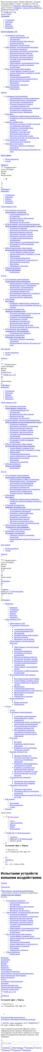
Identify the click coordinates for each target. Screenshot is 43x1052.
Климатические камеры (11, 895)
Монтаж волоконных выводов (21, 53)
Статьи (8, 161)
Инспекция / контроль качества (21, 57)
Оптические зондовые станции (21, 55)
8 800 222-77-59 (10, 12)
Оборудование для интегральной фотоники (21, 47)
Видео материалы (12, 159)
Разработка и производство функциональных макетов (20, 133)
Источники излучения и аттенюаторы (24, 51)
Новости (4, 165)
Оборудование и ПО (9, 32)
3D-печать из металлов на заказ (21, 136)
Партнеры (9, 22)
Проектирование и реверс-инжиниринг (25, 98)
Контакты (9, 26)
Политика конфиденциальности (13, 1017)
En (2, 377)
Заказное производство (14, 122)
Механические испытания (19, 81)
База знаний (6, 155)
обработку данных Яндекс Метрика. (28, 8)
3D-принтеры (15, 39)
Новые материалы (12, 87)
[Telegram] (6, 179)
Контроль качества (17, 43)
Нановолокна (15, 89)
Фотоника (9, 114)
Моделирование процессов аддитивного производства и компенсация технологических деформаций (25, 110)
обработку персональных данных (26, 6)
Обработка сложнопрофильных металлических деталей (21, 129)
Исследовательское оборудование (18, 69)
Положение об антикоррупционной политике (18, 1019)
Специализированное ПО (19, 37)
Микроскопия (15, 75)
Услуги (3, 93)
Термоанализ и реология (19, 85)
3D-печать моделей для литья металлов (24, 138)
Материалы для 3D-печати (20, 45)
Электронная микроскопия (20, 77)
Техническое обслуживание (16, 140)
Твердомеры (14, 83)
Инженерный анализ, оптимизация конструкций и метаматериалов (23, 101)
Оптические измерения (18, 49)
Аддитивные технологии (15, 35)
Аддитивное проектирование (16, 96)
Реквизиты (9, 28)
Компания (5, 16)
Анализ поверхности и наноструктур (24, 79)
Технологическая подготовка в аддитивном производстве (21, 105)
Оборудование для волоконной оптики (24, 63)
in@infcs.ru (9, 860)
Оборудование (6, 969)
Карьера (8, 24)
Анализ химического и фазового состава (25, 73)
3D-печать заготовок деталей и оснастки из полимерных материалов (25, 125)
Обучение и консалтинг (14, 144)
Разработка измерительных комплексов (24, 116)
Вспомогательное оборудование (22, 41)
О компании (10, 20)
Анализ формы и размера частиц (22, 71)
